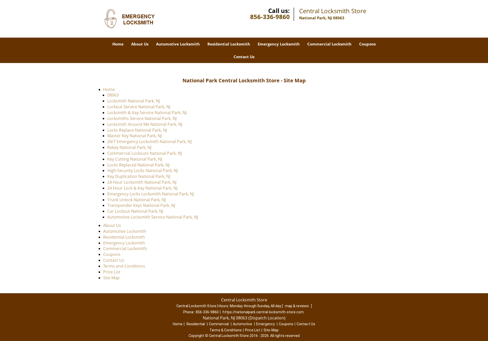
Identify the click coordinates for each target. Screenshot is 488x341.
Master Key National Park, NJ (134, 135)
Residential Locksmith (228, 43)
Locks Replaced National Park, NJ (138, 165)
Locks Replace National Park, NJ (137, 130)
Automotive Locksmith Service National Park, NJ (152, 217)
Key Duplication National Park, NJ (138, 176)
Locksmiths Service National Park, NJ (142, 118)
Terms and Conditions (124, 266)
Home (118, 43)
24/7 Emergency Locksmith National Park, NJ (149, 141)
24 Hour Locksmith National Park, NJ (141, 182)
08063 (113, 95)
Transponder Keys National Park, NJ (141, 205)
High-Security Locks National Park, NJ (142, 170)
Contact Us (244, 56)
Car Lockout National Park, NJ (135, 211)
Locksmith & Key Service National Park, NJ (147, 112)
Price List (111, 272)
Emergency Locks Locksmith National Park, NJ (150, 194)
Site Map (111, 278)
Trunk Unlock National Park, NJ (136, 200)
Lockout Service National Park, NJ (138, 107)
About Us (139, 43)
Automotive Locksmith (178, 43)
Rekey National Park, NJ (129, 147)
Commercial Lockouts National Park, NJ (144, 153)
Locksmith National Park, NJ (133, 101)
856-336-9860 (270, 16)
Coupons (367, 43)
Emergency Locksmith (279, 43)
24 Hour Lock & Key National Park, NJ (142, 188)
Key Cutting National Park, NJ (134, 159)
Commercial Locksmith (329, 43)
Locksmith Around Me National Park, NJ (144, 124)
